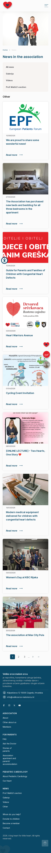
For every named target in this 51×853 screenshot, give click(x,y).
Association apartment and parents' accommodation (10, 759)
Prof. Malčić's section (16, 87)
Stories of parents (7, 749)
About (5, 718)
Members (7, 727)
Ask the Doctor (9, 743)
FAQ (4, 739)
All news (10, 67)
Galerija (10, 74)
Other (5, 806)
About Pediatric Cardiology (15, 776)
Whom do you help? (12, 814)
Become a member (11, 823)
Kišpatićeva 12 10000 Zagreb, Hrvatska (25, 693)
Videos (9, 80)
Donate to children (11, 819)
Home (5, 50)
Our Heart (7, 781)
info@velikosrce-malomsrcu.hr (20, 697)
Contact (6, 828)
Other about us (9, 722)
